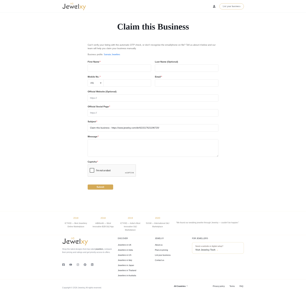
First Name (94, 61)
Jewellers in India (125, 250)
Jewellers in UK (124, 245)
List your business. (163, 255)
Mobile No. (94, 76)
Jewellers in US (124, 255)
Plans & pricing (161, 250)
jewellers (99, 249)
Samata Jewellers (112, 54)
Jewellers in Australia (127, 275)
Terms (232, 286)
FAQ (241, 286)
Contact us (159, 260)
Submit (100, 187)
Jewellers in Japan (126, 265)
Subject (92, 121)
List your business (231, 6)
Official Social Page (99, 106)
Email (158, 76)
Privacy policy (219, 286)
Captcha (93, 161)
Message (93, 136)
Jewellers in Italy (125, 260)
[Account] (214, 6)
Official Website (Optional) (102, 91)
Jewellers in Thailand (127, 270)
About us (159, 245)
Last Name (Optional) (166, 61)
